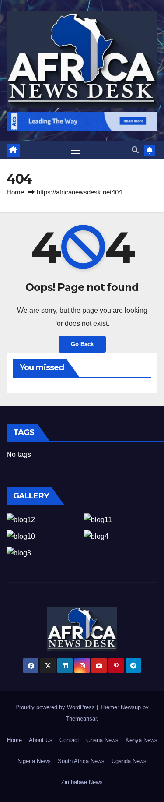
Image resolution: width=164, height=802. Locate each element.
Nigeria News (34, 761)
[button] (135, 150)
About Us (40, 740)
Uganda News (129, 761)
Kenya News (141, 740)
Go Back (82, 344)
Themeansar (81, 718)
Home (15, 192)
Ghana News (102, 740)
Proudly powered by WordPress (56, 707)
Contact (69, 740)
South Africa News (81, 761)
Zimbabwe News (82, 782)
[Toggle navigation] (75, 151)
